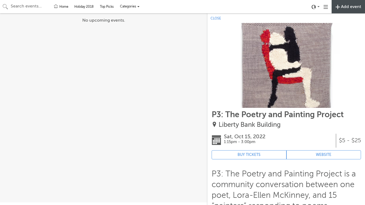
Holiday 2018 (84, 7)
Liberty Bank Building (250, 124)
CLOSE (216, 18)
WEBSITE (323, 155)
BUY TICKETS (249, 155)
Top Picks (107, 7)
